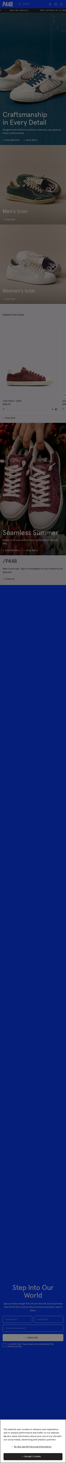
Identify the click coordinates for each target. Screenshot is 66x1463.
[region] (33, 1441)
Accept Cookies (32, 1456)
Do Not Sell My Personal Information (32, 1447)
